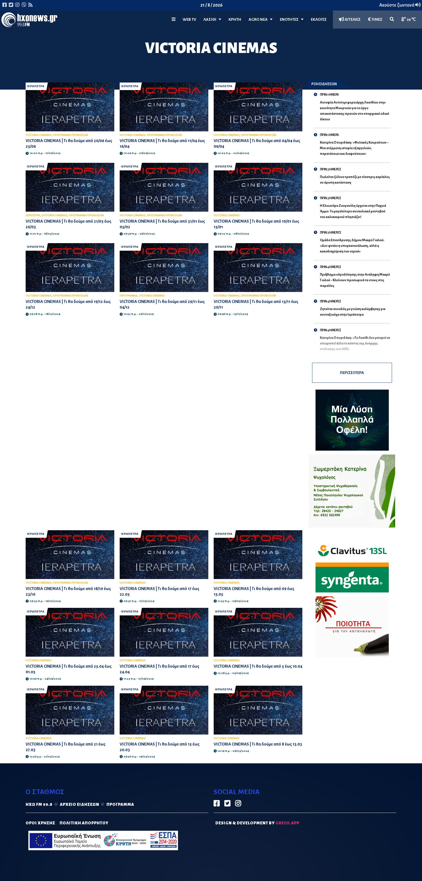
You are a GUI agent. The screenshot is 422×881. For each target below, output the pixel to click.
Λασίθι (211, 19)
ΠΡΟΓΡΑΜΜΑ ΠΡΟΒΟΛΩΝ (70, 135)
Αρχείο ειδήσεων (79, 804)
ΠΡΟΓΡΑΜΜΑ (128, 295)
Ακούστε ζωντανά (397, 5)
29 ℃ (411, 19)
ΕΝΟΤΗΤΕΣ (290, 19)
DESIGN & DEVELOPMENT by (257, 823)
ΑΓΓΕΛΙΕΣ (352, 19)
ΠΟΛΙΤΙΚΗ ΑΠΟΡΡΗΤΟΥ (84, 823)
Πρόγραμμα (120, 804)
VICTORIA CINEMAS (39, 135)
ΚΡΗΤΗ (235, 19)
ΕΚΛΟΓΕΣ (319, 19)
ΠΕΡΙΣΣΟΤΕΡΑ (352, 373)
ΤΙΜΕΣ (376, 19)
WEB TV (189, 19)
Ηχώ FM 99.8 (39, 804)
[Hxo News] (29, 20)
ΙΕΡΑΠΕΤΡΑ (35, 86)
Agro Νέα (259, 19)
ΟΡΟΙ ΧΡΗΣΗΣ (40, 823)
